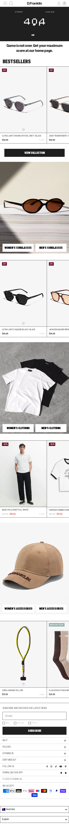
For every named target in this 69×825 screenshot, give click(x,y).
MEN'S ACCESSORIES (51, 608)
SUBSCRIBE (34, 730)
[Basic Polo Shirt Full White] (23, 474)
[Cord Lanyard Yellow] (23, 654)
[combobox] (34, 809)
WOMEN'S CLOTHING (18, 428)
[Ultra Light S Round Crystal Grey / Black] (23, 100)
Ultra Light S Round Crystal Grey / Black (21, 136)
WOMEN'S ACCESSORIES (18, 608)
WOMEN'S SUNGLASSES (18, 247)
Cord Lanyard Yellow (12, 690)
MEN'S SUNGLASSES (51, 247)
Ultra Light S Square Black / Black (18, 329)
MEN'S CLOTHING (50, 428)
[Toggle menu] (5, 3)
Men (8, 723)
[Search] (11, 3)
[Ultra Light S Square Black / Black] (23, 293)
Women (20, 723)
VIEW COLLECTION (34, 152)
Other (34, 723)
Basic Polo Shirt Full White (15, 510)
